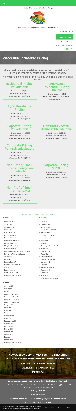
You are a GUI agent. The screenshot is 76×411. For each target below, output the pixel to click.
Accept (69, 407)
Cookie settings (48, 407)
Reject (60, 407)
